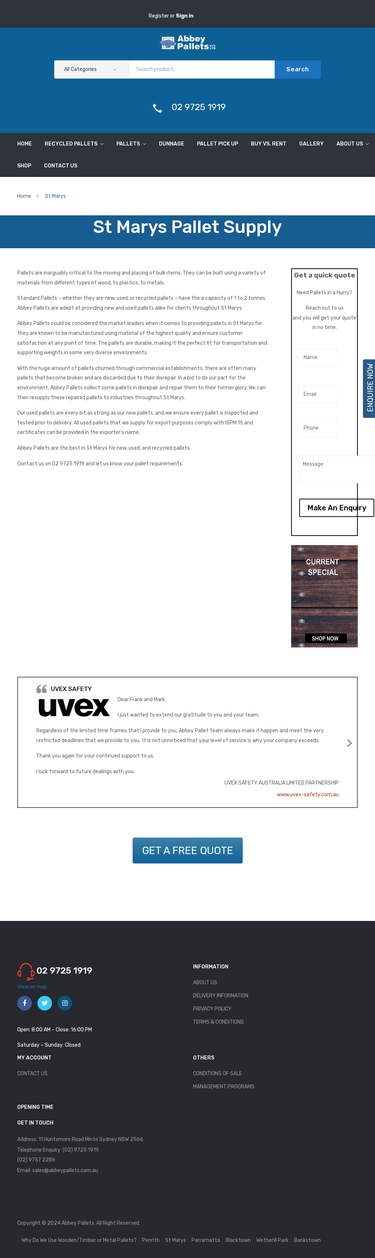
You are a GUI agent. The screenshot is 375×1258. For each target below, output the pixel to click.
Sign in (184, 16)
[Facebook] (24, 1003)
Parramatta (206, 1240)
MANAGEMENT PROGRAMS (224, 1087)
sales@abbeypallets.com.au (65, 1170)
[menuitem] (24, 144)
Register (159, 16)
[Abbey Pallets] (188, 42)
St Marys (175, 1240)
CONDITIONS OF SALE (217, 1073)
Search (297, 69)
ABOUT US (205, 982)
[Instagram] (64, 1003)
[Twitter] (44, 1003)
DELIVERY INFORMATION (220, 996)
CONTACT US (32, 1073)
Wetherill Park (272, 1240)
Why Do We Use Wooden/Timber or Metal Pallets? (79, 1240)
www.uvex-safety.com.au (308, 795)
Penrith (151, 1240)
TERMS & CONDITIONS (218, 1022)
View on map (32, 987)
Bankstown (307, 1240)
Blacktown (238, 1240)
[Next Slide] (349, 741)
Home (24, 196)
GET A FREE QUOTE (187, 851)
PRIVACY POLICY (212, 1009)
